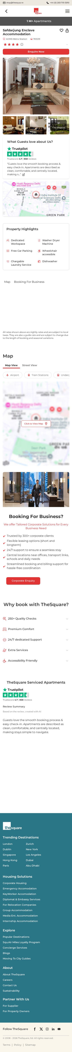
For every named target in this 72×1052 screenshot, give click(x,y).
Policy (17, 1044)
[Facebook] (35, 1029)
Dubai (29, 860)
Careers (7, 979)
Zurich (30, 843)
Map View (11, 365)
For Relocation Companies (19, 904)
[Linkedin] (53, 1029)
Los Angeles (33, 854)
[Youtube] (59, 1029)
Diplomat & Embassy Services (21, 899)
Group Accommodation (18, 910)
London (8, 843)
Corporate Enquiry (23, 580)
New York (32, 849)
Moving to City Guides (17, 958)
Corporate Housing (15, 883)
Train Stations (40, 375)
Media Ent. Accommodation (20, 915)
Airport (14, 375)
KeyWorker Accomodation (19, 894)
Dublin (7, 849)
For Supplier (10, 1005)
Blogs (6, 953)
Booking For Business (29, 282)
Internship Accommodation (20, 921)
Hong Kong (10, 860)
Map (7, 282)
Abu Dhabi (32, 865)
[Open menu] (67, 11)
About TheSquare (14, 974)
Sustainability (11, 990)
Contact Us (10, 985)
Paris (6, 865)
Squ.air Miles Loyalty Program (21, 942)
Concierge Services (15, 947)
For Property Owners (16, 1011)
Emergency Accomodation (20, 888)
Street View (29, 365)
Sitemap (30, 1044)
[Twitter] (41, 1029)
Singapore (9, 854)
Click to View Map (33, 423)
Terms (6, 1044)
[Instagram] (47, 1029)
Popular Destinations (16, 936)
